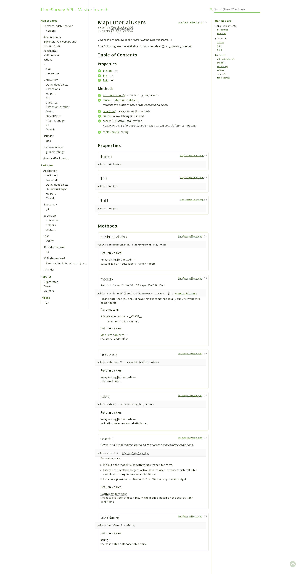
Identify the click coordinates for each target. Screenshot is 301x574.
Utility (50, 240)
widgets (51, 229)
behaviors (52, 220)
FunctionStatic (52, 46)
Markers (48, 290)
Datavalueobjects (57, 84)
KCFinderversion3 (54, 247)
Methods (221, 33)
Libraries (52, 102)
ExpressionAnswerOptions (59, 41)
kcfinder (48, 136)
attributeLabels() (114, 95)
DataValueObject (57, 189)
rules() (107, 116)
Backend (51, 180)
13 (47, 252)
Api (48, 98)
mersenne (52, 73)
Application (50, 170)
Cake (46, 236)
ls (44, 64)
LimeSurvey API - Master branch (75, 10)
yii (47, 209)
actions (47, 59)
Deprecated (50, 282)
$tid (105, 75)
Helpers (51, 93)
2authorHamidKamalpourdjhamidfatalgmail (74, 263)
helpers (51, 30)
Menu (49, 111)
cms (48, 140)
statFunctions (51, 55)
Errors (47, 286)
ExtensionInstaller (57, 107)
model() (108, 100)
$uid (105, 80)
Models (50, 129)
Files (46, 303)
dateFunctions (52, 37)
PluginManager (56, 120)
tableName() (111, 132)
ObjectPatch (53, 116)
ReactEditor (50, 50)
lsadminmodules (53, 147)
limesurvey (50, 204)
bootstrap (49, 215)
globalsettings (55, 152)
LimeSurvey (50, 79)
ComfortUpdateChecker (58, 26)
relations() (109, 111)
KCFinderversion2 (54, 258)
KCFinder (48, 269)
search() (108, 121)
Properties (222, 29)
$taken (107, 70)
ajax (48, 69)
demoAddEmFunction (56, 158)
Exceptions (53, 89)
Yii (47, 125)
